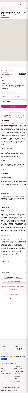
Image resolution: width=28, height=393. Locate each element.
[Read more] (23, 4)
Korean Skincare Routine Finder (7, 363)
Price (2, 68)
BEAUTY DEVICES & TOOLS (19, 371)
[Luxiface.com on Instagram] (14, 349)
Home (2, 10)
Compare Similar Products (15, 281)
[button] (14, 110)
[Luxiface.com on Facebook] (17, 349)
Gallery (14, 65)
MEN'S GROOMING (18, 368)
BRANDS (15, 378)
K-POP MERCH (17, 373)
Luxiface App (3, 370)
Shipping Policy (6, 261)
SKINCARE (16, 363)
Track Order (3, 371)
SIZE (2, 77)
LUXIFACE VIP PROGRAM (19, 380)
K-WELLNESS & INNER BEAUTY (20, 375)
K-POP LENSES (17, 376)
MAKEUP (16, 365)
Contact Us (15, 390)
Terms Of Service (4, 388)
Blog (2, 368)
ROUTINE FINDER (17, 366)
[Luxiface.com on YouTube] (19, 349)
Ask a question (5, 272)
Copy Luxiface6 (22, 73)
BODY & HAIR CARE (18, 370)
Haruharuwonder (5, 17)
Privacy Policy (11, 388)
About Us (9, 390)
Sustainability (3, 375)
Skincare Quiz (3, 365)
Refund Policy (5, 266)
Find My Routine (14, 289)
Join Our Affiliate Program (6, 373)
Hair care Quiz (4, 366)
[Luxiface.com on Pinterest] (21, 349)
